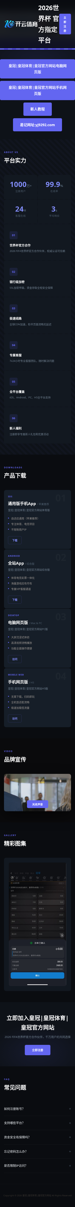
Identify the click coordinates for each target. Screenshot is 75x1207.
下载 (14, 540)
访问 (14, 659)
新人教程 (37, 109)
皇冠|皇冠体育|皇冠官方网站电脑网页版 (38, 68)
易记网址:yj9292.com (37, 124)
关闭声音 (37, 804)
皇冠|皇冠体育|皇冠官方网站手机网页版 (38, 90)
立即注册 (65, 24)
